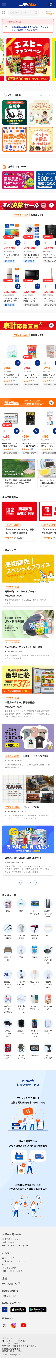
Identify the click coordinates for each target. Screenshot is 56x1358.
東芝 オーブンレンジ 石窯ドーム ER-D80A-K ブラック (31, 300)
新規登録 (50, 14)
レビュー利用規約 (10, 1343)
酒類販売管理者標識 (11, 1349)
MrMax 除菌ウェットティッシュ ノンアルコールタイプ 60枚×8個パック (11, 376)
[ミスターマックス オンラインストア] (28, 4)
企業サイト (7, 1296)
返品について (8, 1265)
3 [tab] (23, 85)
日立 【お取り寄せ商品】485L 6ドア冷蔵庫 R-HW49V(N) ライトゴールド (11, 300)
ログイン (50, 11)
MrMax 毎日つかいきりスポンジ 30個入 (10, 445)
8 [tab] (37, 85)
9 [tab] (40, 85)
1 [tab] (17, 85)
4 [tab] (26, 85)
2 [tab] (20, 85)
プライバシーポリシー (12, 1338)
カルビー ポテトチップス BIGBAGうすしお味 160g (31, 376)
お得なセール (8, 1242)
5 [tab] (29, 85)
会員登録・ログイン (11, 1239)
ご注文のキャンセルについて (15, 1261)
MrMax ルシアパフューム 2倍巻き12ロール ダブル (30, 445)
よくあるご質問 (9, 1268)
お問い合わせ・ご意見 (12, 1271)
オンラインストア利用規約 (14, 1341)
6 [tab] (32, 85)
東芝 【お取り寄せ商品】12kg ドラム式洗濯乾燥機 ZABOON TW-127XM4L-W (31, 256)
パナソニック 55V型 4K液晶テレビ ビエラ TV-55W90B (11, 256)
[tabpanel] (28, 59)
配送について (8, 1258)
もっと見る (45, 95)
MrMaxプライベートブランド (15, 1246)
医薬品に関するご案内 (12, 1351)
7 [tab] (34, 85)
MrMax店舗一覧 (9, 1284)
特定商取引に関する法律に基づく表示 (19, 1346)
